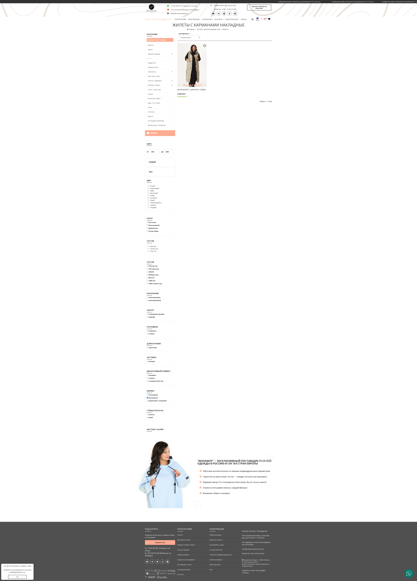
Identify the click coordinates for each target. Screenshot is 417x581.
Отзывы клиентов (216, 550)
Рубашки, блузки (154, 85)
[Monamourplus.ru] (154, 8)
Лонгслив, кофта (154, 76)
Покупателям (180, 19)
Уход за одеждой (183, 550)
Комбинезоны (153, 67)
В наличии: (181, 96)
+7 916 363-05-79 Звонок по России (184, 6)
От (148, 152)
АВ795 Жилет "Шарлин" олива (191, 90)
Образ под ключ (232, 19)
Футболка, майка (154, 98)
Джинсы (151, 45)
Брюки (150, 49)
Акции (243, 19)
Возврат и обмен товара (186, 545)
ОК (17, 577)
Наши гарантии (215, 565)
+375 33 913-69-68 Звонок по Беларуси (185, 10)
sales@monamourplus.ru (179, 13)
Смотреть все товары (156, 40)
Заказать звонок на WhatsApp (259, 7)
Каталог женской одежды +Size (158, 19)
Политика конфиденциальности (221, 555)
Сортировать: (184, 34)
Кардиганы (152, 63)
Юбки (150, 107)
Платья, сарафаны (154, 81)
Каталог (180, 535)
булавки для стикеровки (157, 125)
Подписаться (160, 542)
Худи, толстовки (154, 103)
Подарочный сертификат (186, 560)
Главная (192, 29)
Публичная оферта (216, 560)
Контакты (218, 19)
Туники (150, 94)
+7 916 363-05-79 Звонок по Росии (157, 549)
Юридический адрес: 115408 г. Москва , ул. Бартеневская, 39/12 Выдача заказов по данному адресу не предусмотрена (256, 563)
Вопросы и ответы (216, 540)
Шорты (150, 116)
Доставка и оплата (183, 540)
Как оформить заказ (184, 565)
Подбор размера (183, 555)
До (162, 152)
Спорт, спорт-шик (154, 90)
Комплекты (152, 72)
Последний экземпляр (156, 121)
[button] (184, 84)
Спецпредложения (183, 570)
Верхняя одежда (154, 54)
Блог (211, 570)
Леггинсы (151, 112)
